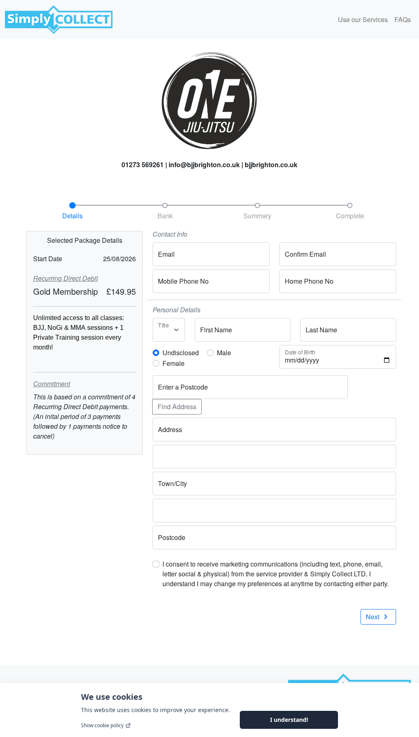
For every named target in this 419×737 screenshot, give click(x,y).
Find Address (177, 406)
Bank (165, 215)
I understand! (289, 720)
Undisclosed (180, 352)
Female (173, 363)
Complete (350, 215)
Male (224, 352)
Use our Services (363, 19)
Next (378, 617)
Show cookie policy (102, 725)
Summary (257, 215)
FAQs (402, 19)
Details (72, 215)
